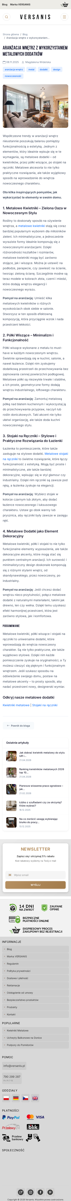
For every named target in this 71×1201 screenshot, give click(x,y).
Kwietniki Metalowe (17, 1030)
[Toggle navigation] (64, 17)
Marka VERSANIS (20, 4)
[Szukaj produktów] (6, 17)
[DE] (16, 1098)
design (56, 69)
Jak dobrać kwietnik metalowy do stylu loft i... (42, 754)
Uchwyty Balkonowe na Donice (24, 1037)
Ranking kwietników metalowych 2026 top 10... (41, 771)
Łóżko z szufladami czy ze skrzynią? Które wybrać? (40, 804)
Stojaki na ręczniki (44, 705)
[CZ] (25, 1098)
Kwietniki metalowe (16, 705)
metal (31, 69)
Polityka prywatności (18, 970)
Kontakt (11, 1014)
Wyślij (35, 884)
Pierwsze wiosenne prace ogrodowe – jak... (41, 787)
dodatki (44, 69)
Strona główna (11, 34)
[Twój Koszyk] (64, 4)
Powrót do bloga (20, 725)
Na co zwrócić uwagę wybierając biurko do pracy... (38, 820)
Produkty (12, 1007)
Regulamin (13, 963)
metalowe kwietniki (31, 226)
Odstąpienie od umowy (20, 992)
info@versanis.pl (14, 1065)
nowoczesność (13, 76)
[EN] (35, 1098)
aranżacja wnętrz (14, 69)
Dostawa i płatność (17, 978)
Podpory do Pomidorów (20, 1044)
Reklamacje (13, 985)
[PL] (6, 1098)
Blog (4, 4)
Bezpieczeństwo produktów (22, 999)
